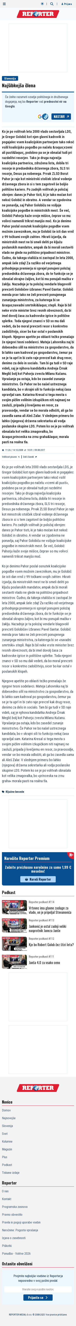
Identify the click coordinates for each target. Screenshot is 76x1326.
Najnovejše (9, 1118)
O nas (5, 1191)
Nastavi (59, 116)
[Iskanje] (52, 4)
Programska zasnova (14, 1207)
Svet (5, 1134)
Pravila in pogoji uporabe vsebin (21, 1222)
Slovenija (10, 78)
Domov (6, 1110)
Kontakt (6, 1199)
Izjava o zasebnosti (14, 1238)
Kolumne (7, 1141)
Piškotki (7, 1246)
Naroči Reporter (40, 879)
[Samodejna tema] (42, 3)
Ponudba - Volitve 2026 (16, 1253)
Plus (4, 1157)
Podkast (7, 1165)
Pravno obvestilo (12, 1214)
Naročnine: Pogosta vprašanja (20, 1230)
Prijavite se (35, 1297)
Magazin (7, 1149)
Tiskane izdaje (10, 1173)
